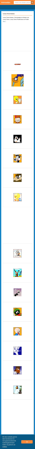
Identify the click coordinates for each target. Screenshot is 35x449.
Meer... (4, 21)
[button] (19, 441)
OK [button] (27, 441)
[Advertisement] (17, 36)
